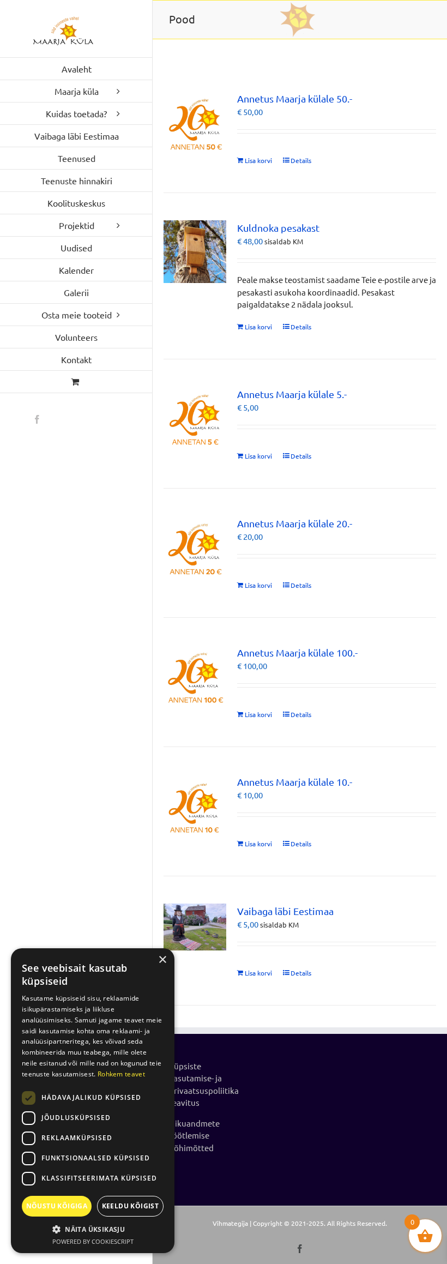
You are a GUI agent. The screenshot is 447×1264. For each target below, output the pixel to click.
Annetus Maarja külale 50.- (294, 98)
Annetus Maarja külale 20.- (294, 523)
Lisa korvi (258, 160)
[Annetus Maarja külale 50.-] (195, 122)
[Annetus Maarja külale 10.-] (195, 805)
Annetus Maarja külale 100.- (297, 652)
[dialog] (92, 1100)
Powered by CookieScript (93, 1241)
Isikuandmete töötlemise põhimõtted (194, 1135)
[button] (93, 1229)
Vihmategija (230, 1223)
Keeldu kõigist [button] (130, 1206)
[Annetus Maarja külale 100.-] (195, 676)
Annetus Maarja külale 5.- (292, 394)
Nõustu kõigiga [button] (57, 1206)
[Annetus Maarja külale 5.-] (195, 418)
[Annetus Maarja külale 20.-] (195, 547)
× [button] (162, 960)
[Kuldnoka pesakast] (195, 251)
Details (301, 160)
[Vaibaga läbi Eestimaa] (195, 927)
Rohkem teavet (121, 1074)
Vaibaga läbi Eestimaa (285, 911)
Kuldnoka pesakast (278, 227)
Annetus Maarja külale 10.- (294, 781)
